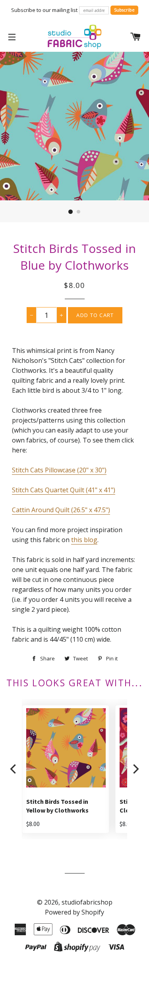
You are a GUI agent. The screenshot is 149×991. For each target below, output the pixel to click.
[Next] (135, 769)
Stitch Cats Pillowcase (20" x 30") (59, 470)
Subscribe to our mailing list (44, 10)
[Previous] (14, 769)
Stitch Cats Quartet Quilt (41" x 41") (63, 490)
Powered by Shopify (74, 912)
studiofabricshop (87, 902)
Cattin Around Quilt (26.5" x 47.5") (61, 509)
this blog (84, 539)
